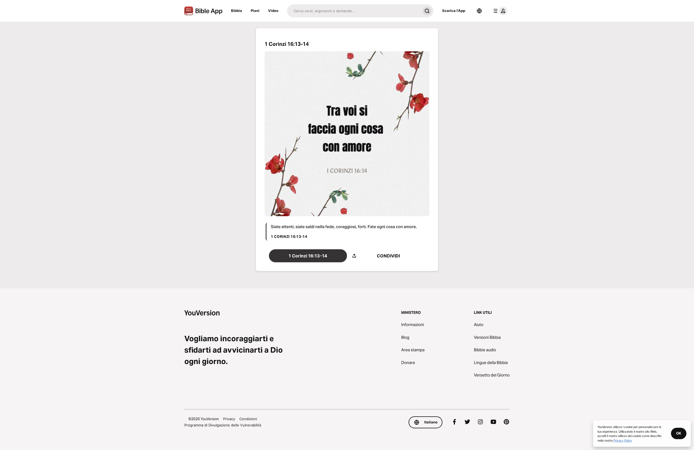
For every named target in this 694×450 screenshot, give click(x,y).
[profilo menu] (499, 10)
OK (678, 433)
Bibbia (236, 10)
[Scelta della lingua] (479, 10)
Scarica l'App (453, 10)
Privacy (229, 419)
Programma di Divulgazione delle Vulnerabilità (222, 425)
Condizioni (248, 419)
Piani (255, 10)
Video (273, 10)
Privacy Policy (622, 440)
